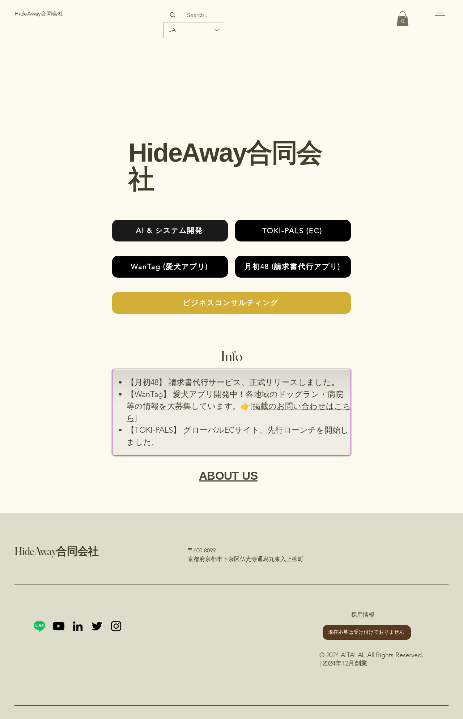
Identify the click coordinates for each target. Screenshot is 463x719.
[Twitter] (97, 626)
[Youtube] (58, 626)
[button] (402, 18)
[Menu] (439, 14)
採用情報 (362, 614)
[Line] (39, 626)
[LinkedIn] (78, 626)
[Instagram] (116, 626)
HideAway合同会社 (56, 551)
